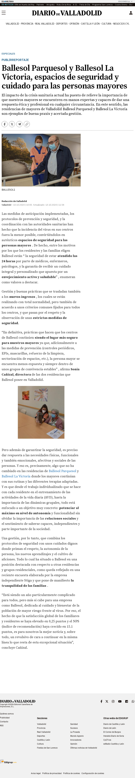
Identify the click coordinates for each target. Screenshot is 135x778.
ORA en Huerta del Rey (24, 4)
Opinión (74, 23)
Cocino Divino (121, 4)
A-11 (75, 4)
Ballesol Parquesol (62, 471)
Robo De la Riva (64, 4)
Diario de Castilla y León (114, 724)
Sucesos (74, 728)
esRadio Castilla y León (113, 744)
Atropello (50, 4)
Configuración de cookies (92, 773)
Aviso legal (36, 773)
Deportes (62, 23)
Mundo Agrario (77, 736)
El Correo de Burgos (112, 732)
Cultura (106, 23)
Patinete (40, 4)
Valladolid (12, 23)
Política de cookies (71, 773)
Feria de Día (85, 4)
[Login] (130, 12)
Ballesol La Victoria (16, 476)
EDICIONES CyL (124, 1)
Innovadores (75, 740)
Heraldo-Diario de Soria (113, 736)
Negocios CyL (121, 23)
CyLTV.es (107, 740)
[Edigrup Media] (8, 761)
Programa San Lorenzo (102, 4)
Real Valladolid (44, 23)
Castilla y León (90, 23)
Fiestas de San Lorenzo (47, 748)
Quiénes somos (7, 714)
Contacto (4, 722)
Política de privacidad (52, 773)
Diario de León (109, 728)
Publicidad (5, 718)
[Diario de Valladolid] (67, 12)
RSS (1, 725)
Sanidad (74, 724)
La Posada (75, 732)
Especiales (8, 53)
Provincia (27, 23)
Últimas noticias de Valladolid (83, 748)
